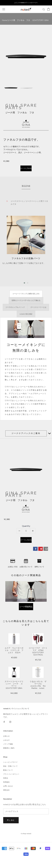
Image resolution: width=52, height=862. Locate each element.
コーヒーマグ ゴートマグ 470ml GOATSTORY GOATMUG (38, 651)
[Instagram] (10, 721)
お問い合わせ (8, 786)
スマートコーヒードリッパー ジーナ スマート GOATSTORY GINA (14, 684)
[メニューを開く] (3, 9)
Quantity (26, 526)
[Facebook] (4, 721)
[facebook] (35, 549)
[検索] (44, 9)
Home (4, 20)
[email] (45, 549)
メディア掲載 (8, 744)
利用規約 (6, 782)
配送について (8, 770)
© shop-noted (26, 833)
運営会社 (6, 790)
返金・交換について (10, 766)
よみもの (6, 740)
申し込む (11, 820)
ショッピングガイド (10, 762)
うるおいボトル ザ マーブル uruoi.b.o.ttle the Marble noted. (38, 684)
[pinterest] (40, 549)
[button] (24, 283)
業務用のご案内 (8, 748)
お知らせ (6, 736)
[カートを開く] (48, 9)
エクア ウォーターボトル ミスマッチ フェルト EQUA (14, 650)
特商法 (5, 778)
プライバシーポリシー (11, 774)
